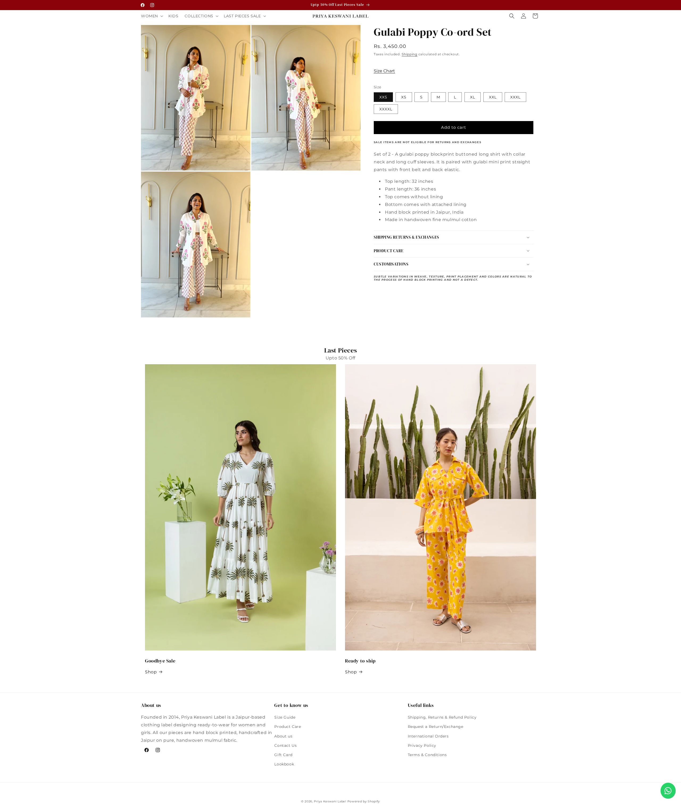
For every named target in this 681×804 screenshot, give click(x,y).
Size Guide (284, 717)
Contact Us (285, 745)
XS (403, 97)
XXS (383, 97)
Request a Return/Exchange (435, 726)
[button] (151, 16)
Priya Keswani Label (330, 801)
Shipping (409, 54)
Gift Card (283, 754)
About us (283, 736)
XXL (493, 97)
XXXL (515, 97)
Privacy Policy (422, 745)
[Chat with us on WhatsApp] (668, 791)
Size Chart (384, 70)
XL (472, 97)
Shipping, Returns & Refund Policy (442, 717)
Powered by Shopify (363, 801)
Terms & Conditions (427, 754)
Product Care (287, 726)
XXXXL (385, 109)
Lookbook (284, 764)
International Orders (428, 736)
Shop (151, 671)
